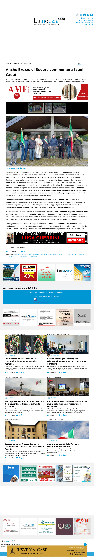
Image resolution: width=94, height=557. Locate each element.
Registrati (90, 18)
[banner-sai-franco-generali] (11, 534)
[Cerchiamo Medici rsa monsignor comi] (82, 481)
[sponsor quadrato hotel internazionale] (82, 325)
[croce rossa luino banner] (46, 481)
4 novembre (17, 254)
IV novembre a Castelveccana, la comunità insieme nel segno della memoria (21, 361)
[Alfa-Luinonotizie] (11, 481)
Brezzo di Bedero (27, 254)
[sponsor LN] (64, 281)
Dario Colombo (52, 254)
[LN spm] (82, 534)
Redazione (85, 64)
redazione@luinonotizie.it (85, 22)
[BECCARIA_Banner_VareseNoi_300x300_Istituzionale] (28, 481)
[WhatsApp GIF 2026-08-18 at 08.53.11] (47, 556)
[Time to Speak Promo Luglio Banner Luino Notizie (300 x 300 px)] (82, 281)
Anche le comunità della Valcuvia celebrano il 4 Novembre (63, 445)
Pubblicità (90, 24)
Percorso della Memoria (30, 256)
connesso (42, 293)
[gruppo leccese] (11, 325)
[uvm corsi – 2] (47, 99)
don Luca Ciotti (62, 254)
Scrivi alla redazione (86, 20)
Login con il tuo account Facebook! (47, 296)
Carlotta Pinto (55, 355)
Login (84, 18)
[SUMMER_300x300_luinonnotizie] (11, 281)
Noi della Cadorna (16, 256)
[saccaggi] (46, 325)
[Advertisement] (47, 48)
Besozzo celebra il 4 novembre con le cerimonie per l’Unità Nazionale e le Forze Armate (24, 446)
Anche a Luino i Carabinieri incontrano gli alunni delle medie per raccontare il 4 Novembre (67, 404)
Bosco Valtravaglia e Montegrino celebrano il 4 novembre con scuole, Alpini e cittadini (67, 361)
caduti (34, 254)
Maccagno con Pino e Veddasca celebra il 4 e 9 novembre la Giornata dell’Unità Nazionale (24, 404)
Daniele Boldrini (42, 254)
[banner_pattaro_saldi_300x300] (28, 281)
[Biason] (64, 325)
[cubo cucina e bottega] (64, 534)
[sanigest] (46, 281)
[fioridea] (46, 534)
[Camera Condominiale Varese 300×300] (64, 481)
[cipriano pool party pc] (47, 243)
